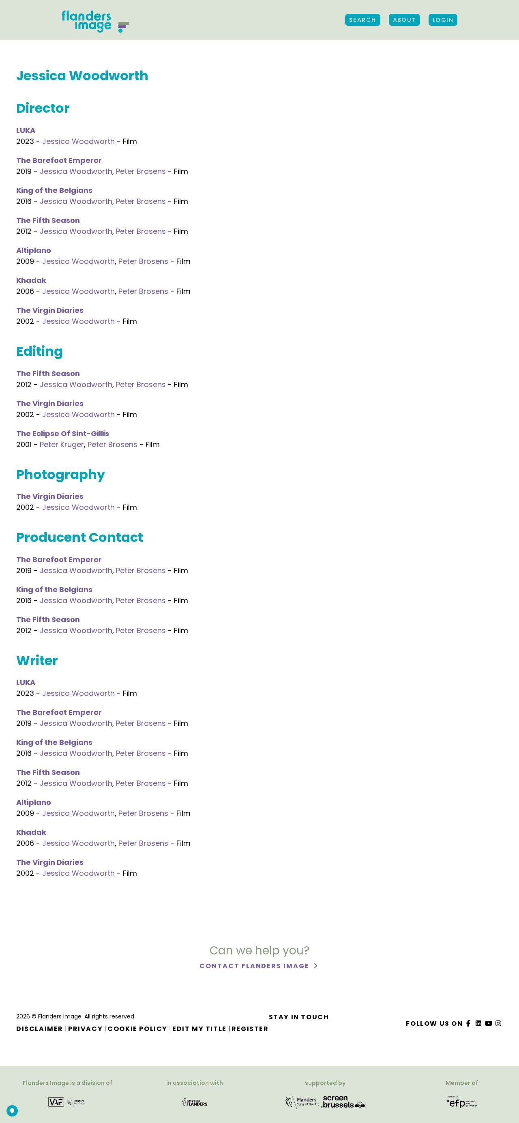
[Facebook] (469, 1023)
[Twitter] (479, 1023)
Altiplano (33, 250)
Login (443, 20)
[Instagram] (499, 1023)
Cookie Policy (137, 1028)
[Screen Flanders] (194, 1101)
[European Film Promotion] (462, 1101)
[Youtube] (489, 1023)
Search (362, 20)
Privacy (85, 1028)
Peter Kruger (62, 444)
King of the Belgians (54, 190)
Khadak (31, 280)
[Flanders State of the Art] (302, 1101)
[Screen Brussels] (343, 1101)
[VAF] (67, 1101)
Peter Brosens (141, 171)
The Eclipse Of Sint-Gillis (62, 433)
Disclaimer (39, 1028)
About (404, 20)
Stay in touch (299, 1017)
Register (250, 1028)
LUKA (25, 130)
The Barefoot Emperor (59, 160)
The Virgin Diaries (50, 310)
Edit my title (199, 1028)
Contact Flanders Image (255, 966)
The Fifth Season (48, 220)
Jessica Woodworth (78, 141)
